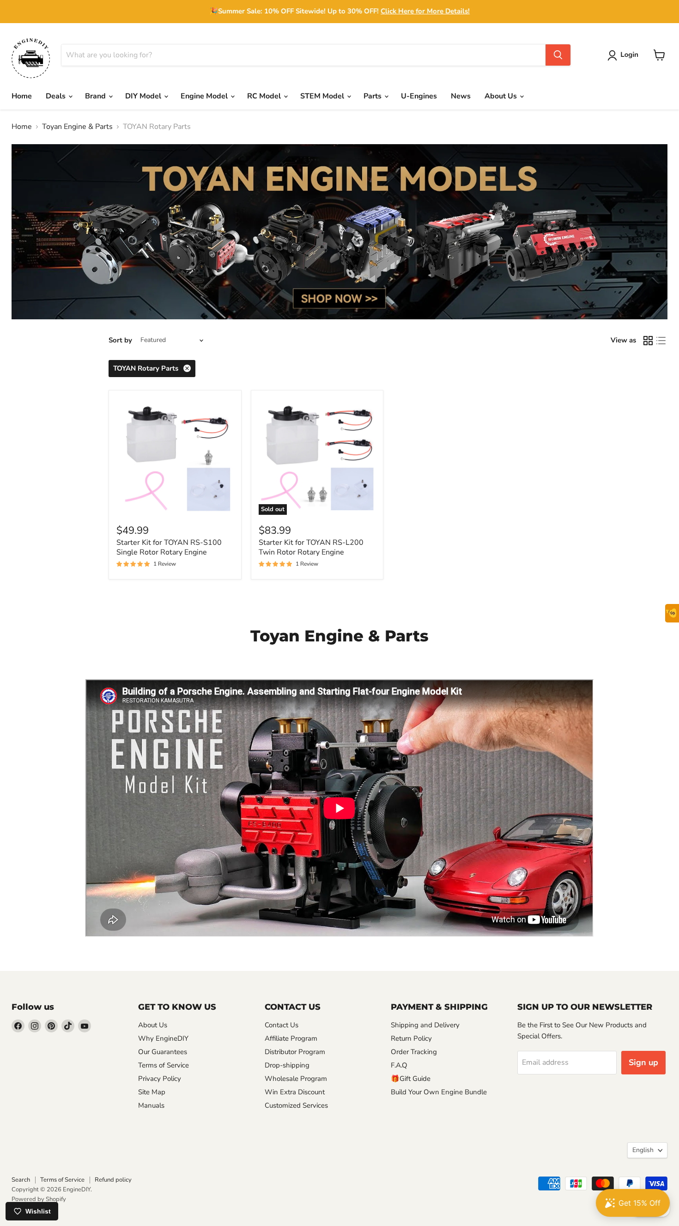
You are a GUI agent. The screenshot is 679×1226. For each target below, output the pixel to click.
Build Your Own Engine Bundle (439, 1092)
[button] (624, 55)
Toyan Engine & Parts (77, 126)
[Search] (558, 55)
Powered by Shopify (39, 1199)
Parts (373, 96)
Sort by (120, 340)
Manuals (151, 1105)
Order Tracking (414, 1051)
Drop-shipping (287, 1065)
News (461, 96)
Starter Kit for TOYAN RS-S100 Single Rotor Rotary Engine (169, 547)
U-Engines (419, 96)
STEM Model (323, 96)
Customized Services (296, 1105)
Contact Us (281, 1025)
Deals (56, 96)
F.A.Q (399, 1065)
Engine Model (205, 96)
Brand (96, 96)
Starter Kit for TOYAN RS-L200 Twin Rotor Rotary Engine (311, 547)
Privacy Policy (159, 1078)
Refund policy (113, 1180)
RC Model (265, 96)
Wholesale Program (296, 1078)
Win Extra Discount (295, 1092)
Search (21, 1180)
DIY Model (144, 96)
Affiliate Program (291, 1038)
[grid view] (648, 340)
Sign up (643, 1062)
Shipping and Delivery (425, 1025)
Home (22, 96)
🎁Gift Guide (410, 1078)
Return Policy (411, 1038)
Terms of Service (163, 1065)
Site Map (151, 1092)
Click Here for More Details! (425, 11)
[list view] (661, 340)
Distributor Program (295, 1051)
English (643, 1150)
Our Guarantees (162, 1051)
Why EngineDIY (163, 1038)
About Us (502, 96)
